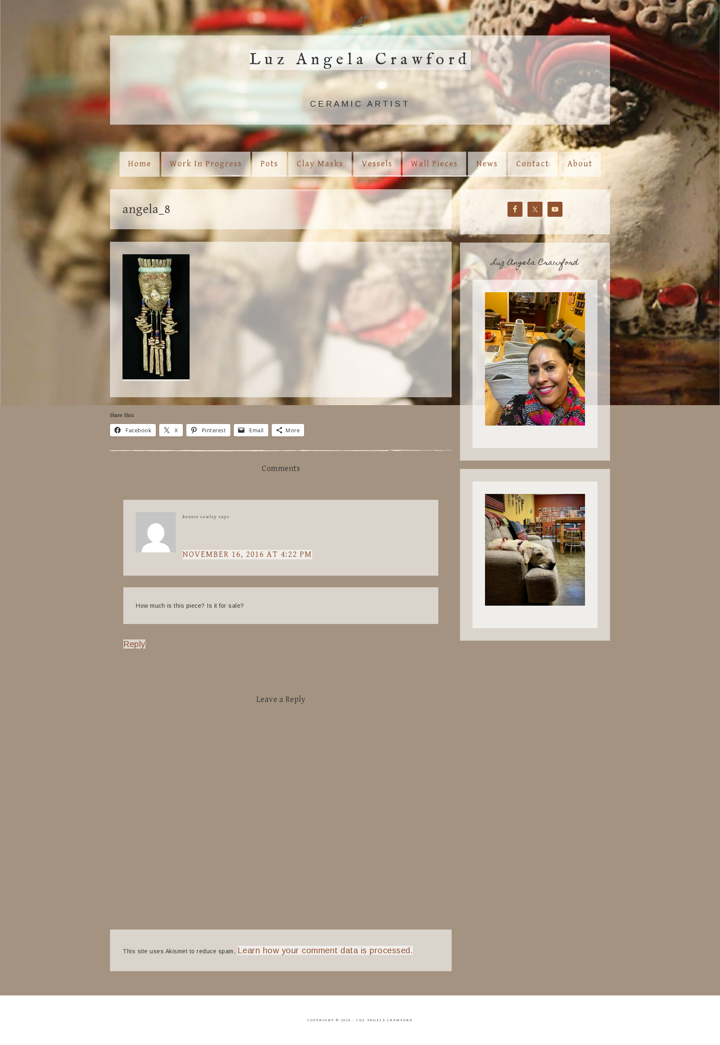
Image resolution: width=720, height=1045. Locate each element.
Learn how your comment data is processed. (325, 950)
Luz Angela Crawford (360, 60)
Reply (134, 644)
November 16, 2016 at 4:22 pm (247, 554)
